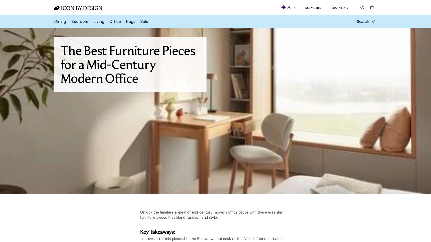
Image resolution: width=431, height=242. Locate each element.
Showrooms (313, 7)
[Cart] (372, 7)
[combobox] (288, 7)
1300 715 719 (339, 7)
